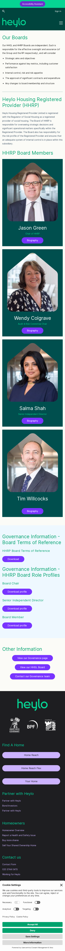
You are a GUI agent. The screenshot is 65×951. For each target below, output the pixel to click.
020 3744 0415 (10, 869)
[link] (32, 701)
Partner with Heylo (11, 800)
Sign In (58, 11)
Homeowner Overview (13, 830)
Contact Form (9, 864)
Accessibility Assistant (32, 4)
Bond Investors (9, 805)
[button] (3, 11)
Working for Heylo (11, 874)
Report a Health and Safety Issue (19, 835)
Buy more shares (10, 840)
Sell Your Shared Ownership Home (19, 845)
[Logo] (14, 22)
